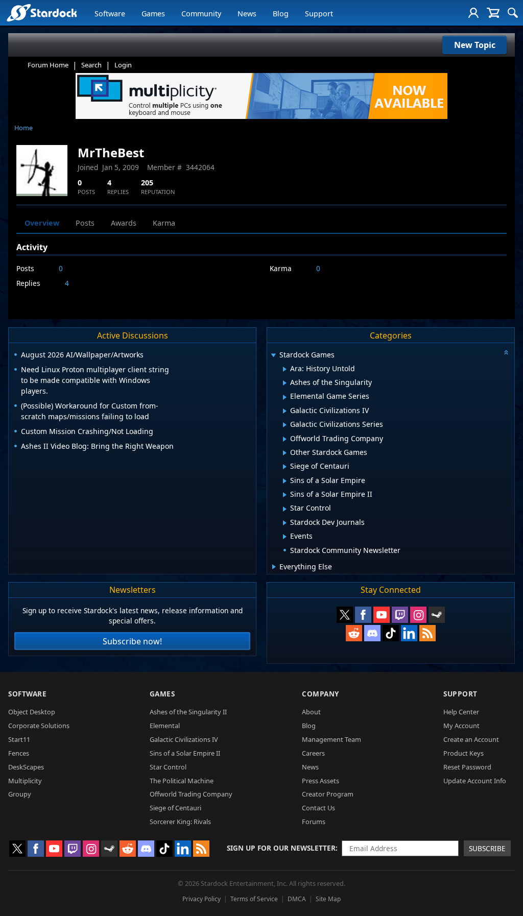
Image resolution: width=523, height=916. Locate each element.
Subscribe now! (132, 641)
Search (91, 64)
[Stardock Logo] (41, 12)
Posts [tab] (85, 223)
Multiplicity (25, 780)
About (311, 711)
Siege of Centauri (175, 807)
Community (201, 13)
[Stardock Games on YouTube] (381, 615)
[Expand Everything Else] (274, 566)
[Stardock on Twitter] (345, 615)
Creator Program (327, 794)
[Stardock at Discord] (372, 633)
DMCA (297, 899)
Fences (18, 753)
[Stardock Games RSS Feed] (427, 633)
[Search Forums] (513, 13)
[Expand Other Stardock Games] (285, 452)
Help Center (461, 711)
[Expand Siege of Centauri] (285, 466)
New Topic (474, 45)
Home (23, 127)
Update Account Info (474, 780)
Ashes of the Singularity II (188, 711)
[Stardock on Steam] (436, 615)
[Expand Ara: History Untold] (285, 369)
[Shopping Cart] (493, 13)
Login (123, 64)
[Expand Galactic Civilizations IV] (285, 411)
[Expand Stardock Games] (273, 355)
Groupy (19, 794)
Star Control (168, 767)
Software (109, 13)
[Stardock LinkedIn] (409, 633)
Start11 (19, 739)
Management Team (331, 739)
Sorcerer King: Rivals (180, 821)
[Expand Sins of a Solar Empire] (285, 481)
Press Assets (320, 780)
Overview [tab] (42, 223)
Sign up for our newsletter (281, 848)
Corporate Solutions (38, 725)
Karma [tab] (164, 223)
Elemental (165, 725)
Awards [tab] (123, 223)
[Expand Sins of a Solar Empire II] (285, 494)
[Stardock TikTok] (391, 633)
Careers (313, 753)
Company (320, 693)
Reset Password (467, 767)
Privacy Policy (201, 899)
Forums (313, 821)
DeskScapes (26, 767)
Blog (281, 13)
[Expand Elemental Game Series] (285, 397)
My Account (461, 725)
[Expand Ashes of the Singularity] (285, 382)
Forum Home (48, 64)
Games (153, 13)
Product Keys (463, 753)
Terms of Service (254, 899)
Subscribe (487, 848)
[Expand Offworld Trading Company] (285, 439)
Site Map (328, 899)
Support (319, 13)
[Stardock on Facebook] (363, 615)
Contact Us (318, 807)
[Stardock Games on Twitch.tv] (400, 615)
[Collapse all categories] (506, 352)
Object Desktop (31, 711)
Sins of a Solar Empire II (185, 753)
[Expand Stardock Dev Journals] (285, 522)
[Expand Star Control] (285, 509)
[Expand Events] (285, 536)
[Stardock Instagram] (418, 615)
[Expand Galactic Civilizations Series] (285, 424)
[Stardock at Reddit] (354, 633)
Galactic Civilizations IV (184, 739)
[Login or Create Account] (473, 13)
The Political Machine (181, 780)
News (246, 13)
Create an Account (471, 739)
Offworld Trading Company (191, 794)
